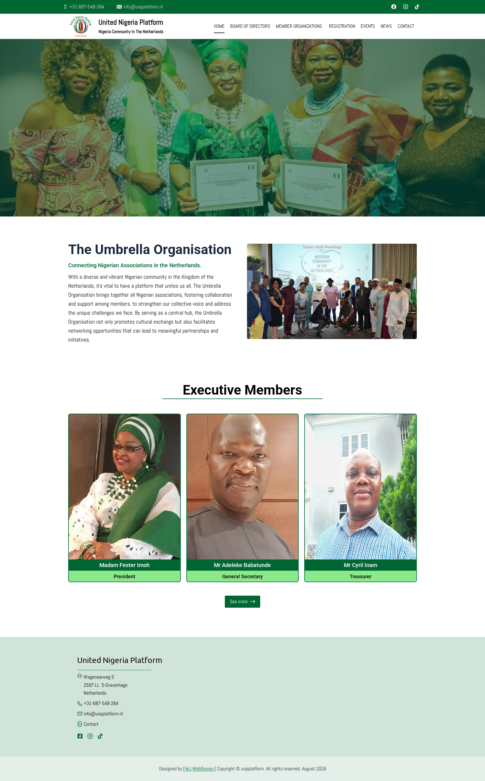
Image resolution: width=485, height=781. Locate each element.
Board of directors (250, 26)
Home (219, 26)
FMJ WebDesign (199, 768)
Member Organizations (299, 26)
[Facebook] (394, 7)
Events (368, 26)
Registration (342, 26)
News (386, 26)
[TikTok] (417, 7)
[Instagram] (406, 7)
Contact (406, 26)
